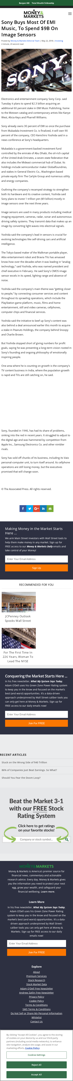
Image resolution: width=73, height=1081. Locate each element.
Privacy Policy (36, 996)
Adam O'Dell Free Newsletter (36, 988)
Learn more (47, 891)
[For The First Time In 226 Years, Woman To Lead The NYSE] (19, 638)
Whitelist (37, 1017)
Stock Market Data (36, 984)
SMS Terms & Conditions (37, 1009)
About (36, 972)
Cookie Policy (36, 1000)
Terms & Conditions (36, 1005)
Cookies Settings (36, 1054)
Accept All (36, 1074)
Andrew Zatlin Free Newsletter (36, 992)
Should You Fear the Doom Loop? (21, 777)
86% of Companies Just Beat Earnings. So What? (29, 770)
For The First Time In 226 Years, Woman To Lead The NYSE (18, 656)
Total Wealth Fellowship (43, 3)
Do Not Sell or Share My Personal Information (36, 1013)
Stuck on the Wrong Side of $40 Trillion (24, 762)
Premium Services (36, 976)
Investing (59, 40)
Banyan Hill (24, 3)
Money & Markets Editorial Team (25, 40)
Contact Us (36, 1021)
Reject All (36, 1064)
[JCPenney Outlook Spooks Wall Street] (19, 602)
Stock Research (36, 980)
